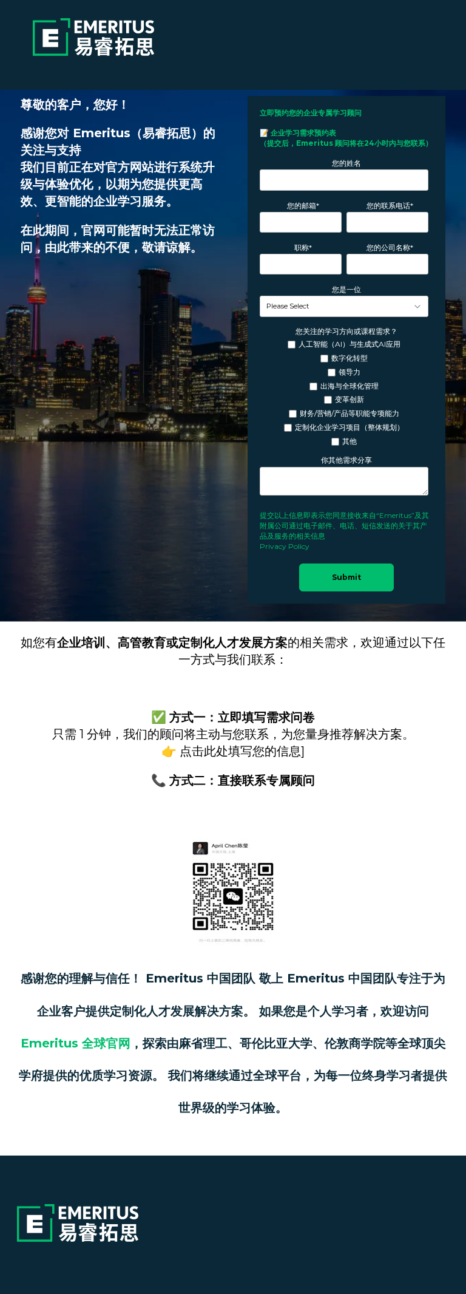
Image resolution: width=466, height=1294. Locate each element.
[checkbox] (344, 393)
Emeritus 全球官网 (75, 1043)
